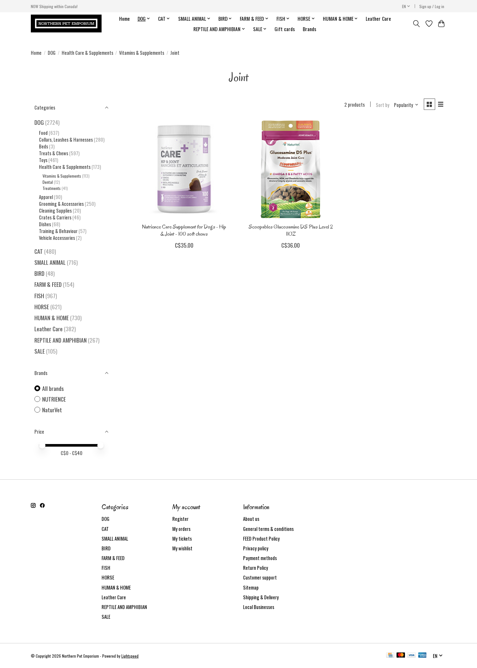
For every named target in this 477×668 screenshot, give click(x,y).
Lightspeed (130, 656)
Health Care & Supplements (87, 52)
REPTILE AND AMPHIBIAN (60, 340)
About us (251, 518)
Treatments (52, 188)
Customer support (260, 577)
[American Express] (422, 655)
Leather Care (378, 18)
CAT (38, 251)
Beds (43, 146)
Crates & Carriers (55, 217)
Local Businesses (258, 607)
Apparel (46, 196)
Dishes (45, 224)
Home (124, 18)
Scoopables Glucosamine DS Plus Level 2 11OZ (291, 230)
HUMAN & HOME (51, 317)
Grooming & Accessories (61, 203)
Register (180, 518)
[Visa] (411, 655)
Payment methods (260, 558)
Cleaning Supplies (55, 210)
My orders (181, 528)
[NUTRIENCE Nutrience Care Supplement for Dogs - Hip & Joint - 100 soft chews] (184, 169)
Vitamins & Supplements (141, 52)
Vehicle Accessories (57, 237)
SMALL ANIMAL (50, 262)
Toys (43, 160)
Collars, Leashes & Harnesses (66, 139)
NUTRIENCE (54, 399)
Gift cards (285, 28)
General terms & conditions (268, 528)
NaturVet (52, 410)
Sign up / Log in (431, 6)
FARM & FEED (48, 284)
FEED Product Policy (261, 538)
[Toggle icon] (416, 23)
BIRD (39, 273)
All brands (53, 388)
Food (43, 132)
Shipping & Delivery (261, 597)
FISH (39, 295)
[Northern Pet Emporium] (66, 23)
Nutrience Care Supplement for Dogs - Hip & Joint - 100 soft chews (184, 230)
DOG (51, 52)
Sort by (382, 104)
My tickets (182, 538)
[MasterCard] (401, 655)
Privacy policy (255, 548)
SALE (39, 351)
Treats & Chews (53, 153)
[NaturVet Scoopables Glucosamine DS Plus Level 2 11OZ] (290, 169)
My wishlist (182, 548)
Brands (309, 28)
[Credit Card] (390, 655)
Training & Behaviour (58, 231)
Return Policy (255, 567)
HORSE (41, 306)
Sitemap (251, 587)
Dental (48, 182)
